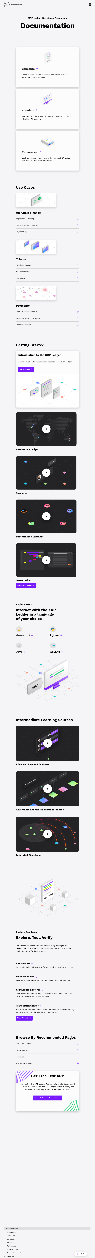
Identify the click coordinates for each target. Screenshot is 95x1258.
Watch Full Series (24, 585)
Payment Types (23, 232)
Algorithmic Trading (25, 219)
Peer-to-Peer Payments (26, 311)
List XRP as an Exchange (27, 225)
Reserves (20, 1057)
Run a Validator (23, 1050)
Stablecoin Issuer (24, 265)
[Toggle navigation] (90, 4)
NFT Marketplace (24, 272)
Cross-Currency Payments (28, 318)
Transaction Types (24, 1063)
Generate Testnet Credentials (46, 1098)
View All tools (22, 1018)
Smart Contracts (23, 325)
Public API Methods (24, 1044)
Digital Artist (21, 278)
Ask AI (81, 1254)
